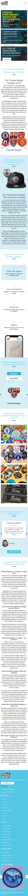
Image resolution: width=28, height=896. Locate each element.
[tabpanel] (14, 394)
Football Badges (6, 826)
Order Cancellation (7, 861)
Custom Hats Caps (7, 845)
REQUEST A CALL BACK (9, 45)
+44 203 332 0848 (8, 792)
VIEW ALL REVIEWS (14, 551)
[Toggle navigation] (25, 3)
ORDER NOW (7, 59)
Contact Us (5, 807)
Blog (3, 819)
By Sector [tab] (14, 378)
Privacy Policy (6, 852)
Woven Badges (6, 831)
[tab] (14, 272)
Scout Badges (6, 837)
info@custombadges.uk (9, 789)
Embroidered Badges (7, 840)
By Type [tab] (14, 373)
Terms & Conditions (7, 855)
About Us (4, 802)
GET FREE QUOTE (7, 783)
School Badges (6, 829)
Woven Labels (6, 834)
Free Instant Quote (7, 810)
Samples (4, 805)
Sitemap (4, 816)
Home (4, 799)
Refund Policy (6, 858)
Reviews (4, 813)
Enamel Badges (6, 842)
